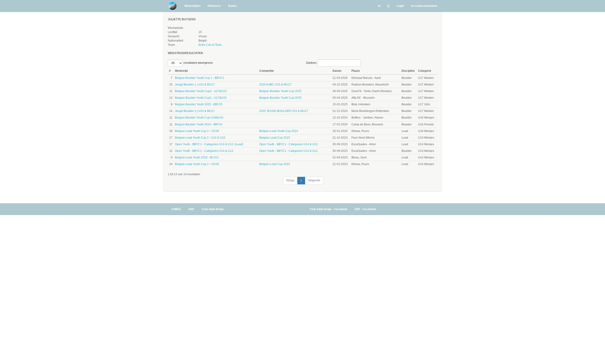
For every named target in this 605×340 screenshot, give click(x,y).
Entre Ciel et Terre (210, 45)
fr (388, 6)
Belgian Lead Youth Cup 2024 (278, 131)
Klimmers (214, 6)
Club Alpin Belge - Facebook (328, 209)
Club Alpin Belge (213, 209)
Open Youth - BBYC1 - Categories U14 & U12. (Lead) (209, 144)
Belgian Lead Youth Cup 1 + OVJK (197, 131)
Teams (232, 6)
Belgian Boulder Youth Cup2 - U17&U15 (201, 91)
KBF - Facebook (365, 209)
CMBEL (176, 209)
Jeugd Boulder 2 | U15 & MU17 (195, 111)
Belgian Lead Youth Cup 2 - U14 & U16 (200, 137)
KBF (191, 209)
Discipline (408, 70)
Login (400, 6)
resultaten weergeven (198, 63)
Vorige (290, 180)
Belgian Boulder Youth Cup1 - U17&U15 (201, 97)
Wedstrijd (181, 70)
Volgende (314, 180)
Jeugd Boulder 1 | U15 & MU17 (195, 84)
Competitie (266, 70)
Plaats (355, 70)
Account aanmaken (424, 6)
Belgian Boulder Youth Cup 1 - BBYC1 (199, 78)
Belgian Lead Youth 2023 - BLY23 (196, 157)
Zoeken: (312, 63)
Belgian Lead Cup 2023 (274, 137)
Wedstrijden (192, 6)
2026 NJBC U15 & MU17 (275, 84)
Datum (337, 70)
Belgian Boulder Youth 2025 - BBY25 (198, 104)
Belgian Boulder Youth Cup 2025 (280, 91)
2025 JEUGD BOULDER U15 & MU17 (283, 111)
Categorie (424, 70)
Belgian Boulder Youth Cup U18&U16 (199, 117)
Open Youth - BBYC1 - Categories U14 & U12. (288, 144)
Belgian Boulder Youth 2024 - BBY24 (198, 124)
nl (379, 6)
